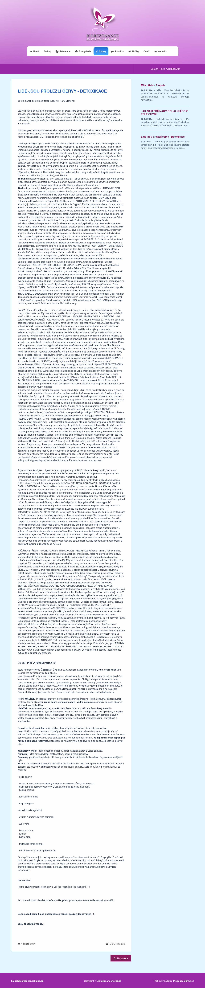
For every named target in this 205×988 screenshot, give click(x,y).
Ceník (147, 51)
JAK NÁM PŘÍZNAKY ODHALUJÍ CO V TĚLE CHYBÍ (164, 112)
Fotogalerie (84, 51)
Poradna (119, 51)
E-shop (47, 51)
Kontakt (161, 51)
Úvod (36, 51)
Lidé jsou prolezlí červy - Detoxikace (163, 136)
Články (102, 51)
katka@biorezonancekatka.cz (27, 980)
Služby (135, 51)
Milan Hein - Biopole (153, 85)
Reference (64, 51)
